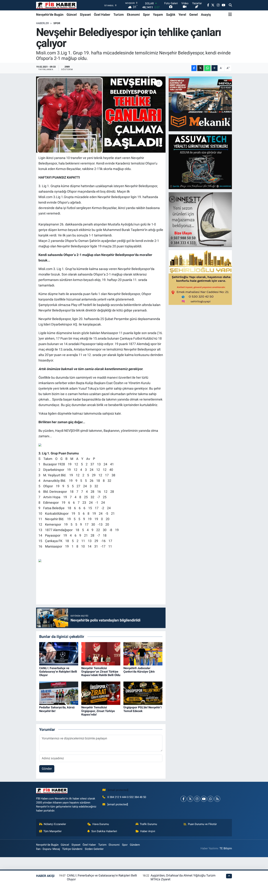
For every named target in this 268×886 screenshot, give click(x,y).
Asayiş (206, 14)
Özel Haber (102, 14)
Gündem (135, 844)
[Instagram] (197, 799)
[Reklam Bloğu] (200, 104)
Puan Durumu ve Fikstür (202, 824)
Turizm (118, 14)
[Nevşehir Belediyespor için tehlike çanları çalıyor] (101, 114)
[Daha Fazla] (214, 68)
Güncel (72, 14)
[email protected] (118, 790)
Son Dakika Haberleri (104, 831)
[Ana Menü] (230, 14)
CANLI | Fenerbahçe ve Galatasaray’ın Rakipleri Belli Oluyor (58, 671)
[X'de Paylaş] (200, 68)
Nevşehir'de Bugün (49, 14)
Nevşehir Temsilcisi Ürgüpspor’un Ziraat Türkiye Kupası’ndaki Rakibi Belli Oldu (100, 671)
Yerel (182, 14)
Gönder (47, 768)
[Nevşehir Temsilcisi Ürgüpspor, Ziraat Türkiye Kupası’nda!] (100, 693)
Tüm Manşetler (52, 831)
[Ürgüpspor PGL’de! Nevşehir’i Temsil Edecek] (142, 693)
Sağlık (170, 14)
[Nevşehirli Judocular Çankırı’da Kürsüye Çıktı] (142, 653)
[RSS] (217, 799)
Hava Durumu (100, 824)
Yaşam (158, 14)
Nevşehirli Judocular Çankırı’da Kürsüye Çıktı (139, 669)
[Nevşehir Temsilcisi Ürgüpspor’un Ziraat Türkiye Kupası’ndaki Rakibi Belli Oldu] (100, 653)
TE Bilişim (226, 848)
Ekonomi (133, 14)
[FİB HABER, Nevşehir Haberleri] (56, 5)
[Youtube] (204, 799)
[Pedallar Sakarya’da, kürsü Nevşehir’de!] (58, 693)
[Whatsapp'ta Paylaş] (207, 68)
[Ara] (230, 5)
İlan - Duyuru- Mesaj (48, 849)
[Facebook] (183, 799)
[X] (190, 799)
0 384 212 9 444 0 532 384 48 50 (126, 797)
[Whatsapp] (210, 799)
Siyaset (85, 14)
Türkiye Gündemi (72, 849)
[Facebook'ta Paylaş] (194, 68)
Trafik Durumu (148, 824)
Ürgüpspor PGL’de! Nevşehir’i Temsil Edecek (142, 709)
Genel (193, 14)
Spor (146, 14)
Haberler (42, 23)
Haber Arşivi (147, 831)
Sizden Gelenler (94, 849)
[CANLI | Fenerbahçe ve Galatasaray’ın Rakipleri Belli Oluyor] (58, 653)
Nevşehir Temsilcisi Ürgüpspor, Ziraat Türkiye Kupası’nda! (98, 711)
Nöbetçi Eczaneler (55, 824)
